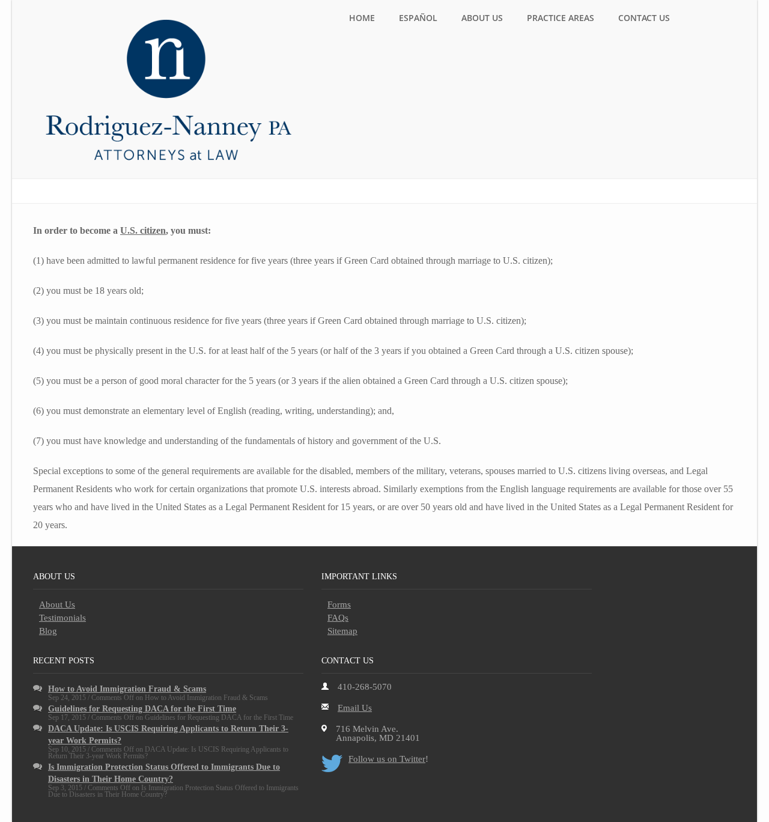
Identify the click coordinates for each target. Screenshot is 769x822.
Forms (339, 604)
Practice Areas (560, 17)
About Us (482, 17)
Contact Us (644, 17)
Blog (48, 631)
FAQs (337, 618)
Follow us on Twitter (386, 759)
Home (362, 17)
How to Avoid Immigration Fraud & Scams (127, 688)
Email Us (355, 708)
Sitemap (342, 631)
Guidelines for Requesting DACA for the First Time (142, 708)
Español (418, 17)
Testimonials (62, 618)
